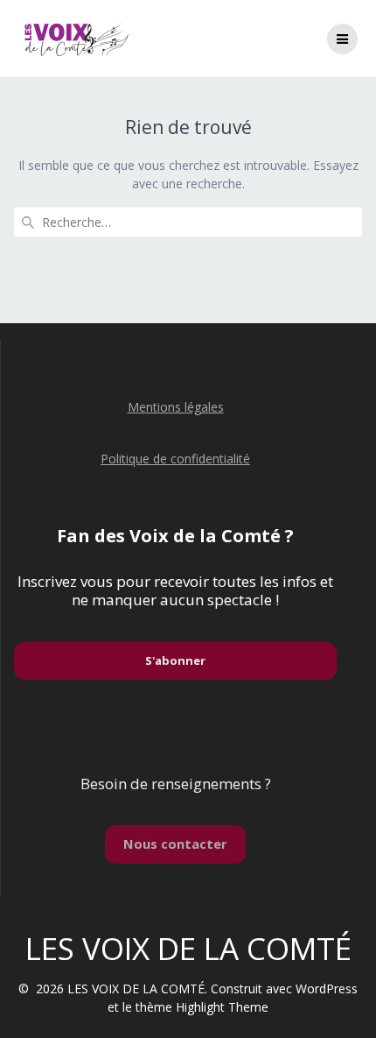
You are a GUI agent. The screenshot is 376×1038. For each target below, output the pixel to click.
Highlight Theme (222, 1007)
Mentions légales (176, 407)
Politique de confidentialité (175, 458)
